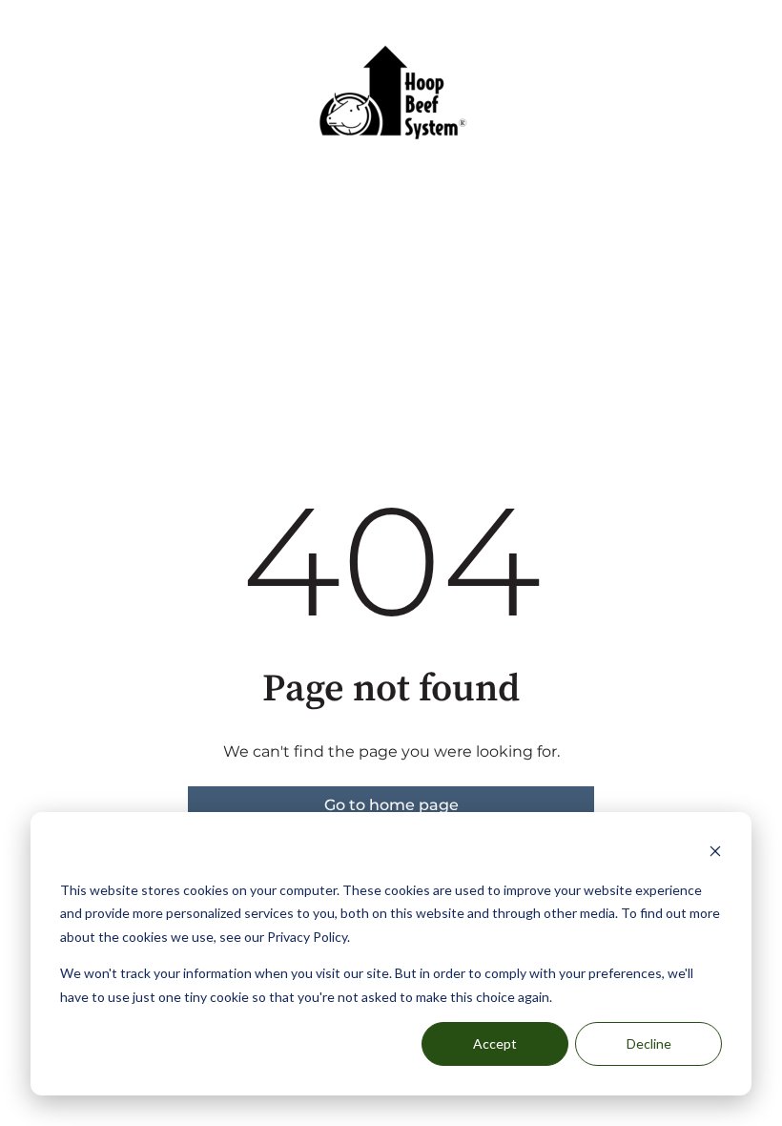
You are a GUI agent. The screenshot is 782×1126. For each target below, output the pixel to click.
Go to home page (391, 805)
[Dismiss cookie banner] (715, 853)
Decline (649, 1043)
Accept (495, 1043)
